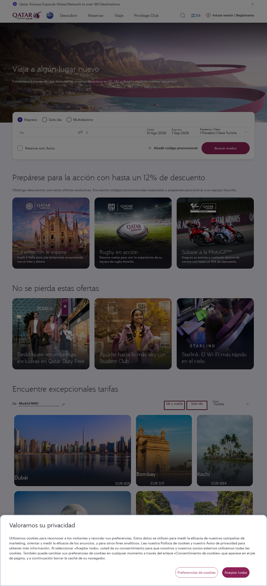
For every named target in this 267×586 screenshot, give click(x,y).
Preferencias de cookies (197, 572)
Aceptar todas (235, 572)
